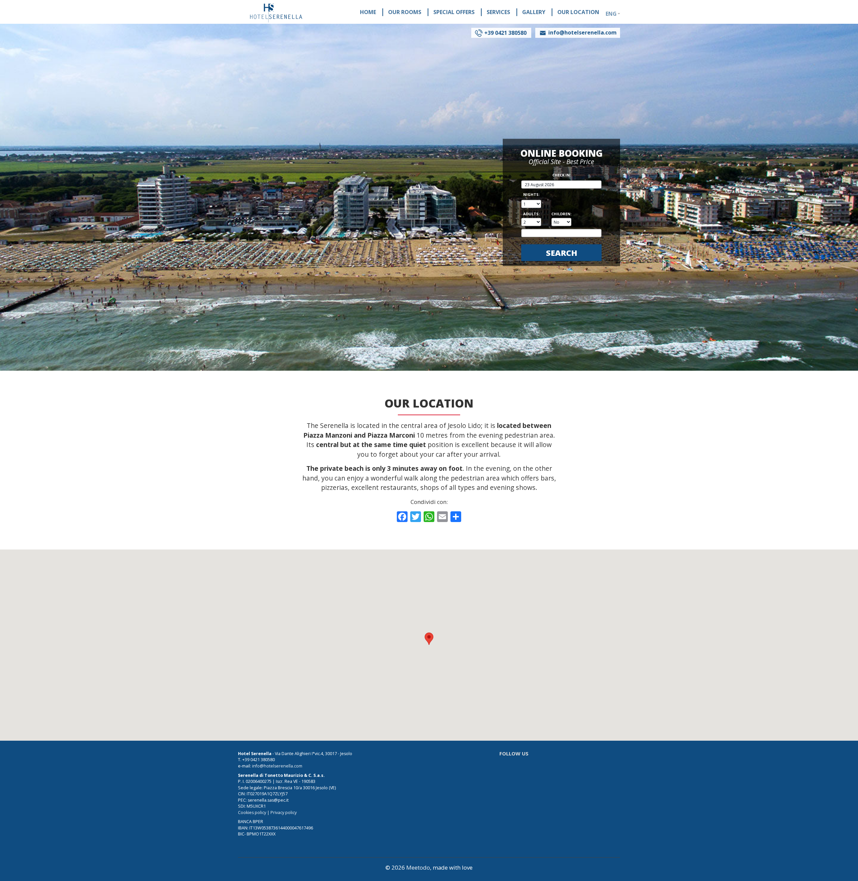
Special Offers (454, 12)
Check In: (561, 174)
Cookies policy (252, 812)
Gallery (533, 12)
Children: (561, 213)
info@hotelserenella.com (277, 766)
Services (498, 12)
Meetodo (418, 867)
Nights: (531, 194)
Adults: (531, 213)
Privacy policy (283, 812)
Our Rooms (404, 12)
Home (368, 12)
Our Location (578, 12)
